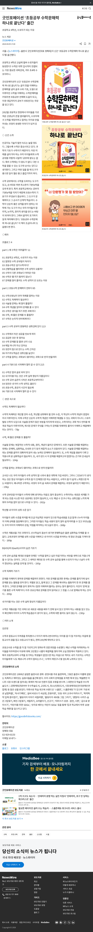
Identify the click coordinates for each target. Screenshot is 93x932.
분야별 (36, 885)
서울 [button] (47, 834)
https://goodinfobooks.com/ (26, 716)
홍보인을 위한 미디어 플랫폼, (46, 3)
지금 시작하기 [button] (11, 865)
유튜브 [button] (14, 748)
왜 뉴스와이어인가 (70, 881)
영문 (35, 892)
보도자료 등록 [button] (10, 889)
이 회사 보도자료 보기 (12, 818)
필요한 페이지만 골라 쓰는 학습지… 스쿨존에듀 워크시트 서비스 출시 (49, 808)
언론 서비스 (67, 903)
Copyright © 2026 (9, 927)
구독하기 (85, 790)
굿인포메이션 (8, 40)
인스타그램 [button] (25, 748)
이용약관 (14, 922)
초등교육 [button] (14, 834)
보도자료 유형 (39, 905)
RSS (28, 790)
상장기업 (37, 889)
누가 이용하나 (68, 892)
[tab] (47, 877)
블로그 (36, 912)
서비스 (65, 877)
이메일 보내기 (9, 738)
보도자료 (37, 877)
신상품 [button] (39, 834)
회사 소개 (5, 922)
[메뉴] (3, 8)
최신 (35, 881)
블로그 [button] (5, 748)
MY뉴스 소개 (68, 906)
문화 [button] (23, 834)
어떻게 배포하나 (69, 885)
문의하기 (7, 898)
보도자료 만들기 (40, 901)
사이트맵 (36, 922)
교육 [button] (5, 834)
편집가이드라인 (25, 922)
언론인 (65, 898)
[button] (80, 44)
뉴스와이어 (14, 51)
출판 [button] (31, 834)
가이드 (36, 897)
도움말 (36, 909)
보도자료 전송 (68, 910)
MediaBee (45, 922)
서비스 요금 (67, 889)
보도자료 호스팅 (69, 913)
